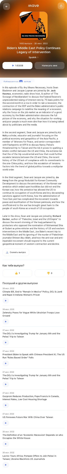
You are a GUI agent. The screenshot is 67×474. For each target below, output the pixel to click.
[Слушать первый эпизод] (5, 300)
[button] (33, 6)
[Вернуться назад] (6, 6)
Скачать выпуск (18, 252)
